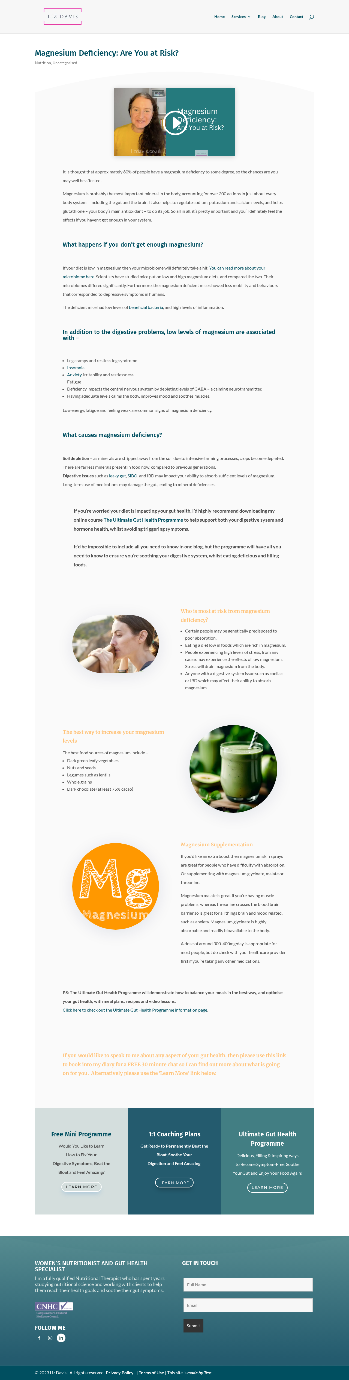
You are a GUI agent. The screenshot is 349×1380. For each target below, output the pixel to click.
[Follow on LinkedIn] (61, 1338)
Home (219, 17)
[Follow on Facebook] (39, 1338)
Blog (262, 17)
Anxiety (74, 374)
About (277, 17)
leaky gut (117, 475)
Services (238, 17)
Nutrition (43, 62)
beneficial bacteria (146, 307)
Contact (296, 17)
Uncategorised (65, 62)
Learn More (81, 1186)
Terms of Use (151, 1372)
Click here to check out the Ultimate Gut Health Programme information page (135, 1009)
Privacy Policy (120, 1372)
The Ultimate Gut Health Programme (143, 520)
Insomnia (76, 367)
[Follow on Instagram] (50, 1338)
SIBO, (133, 475)
